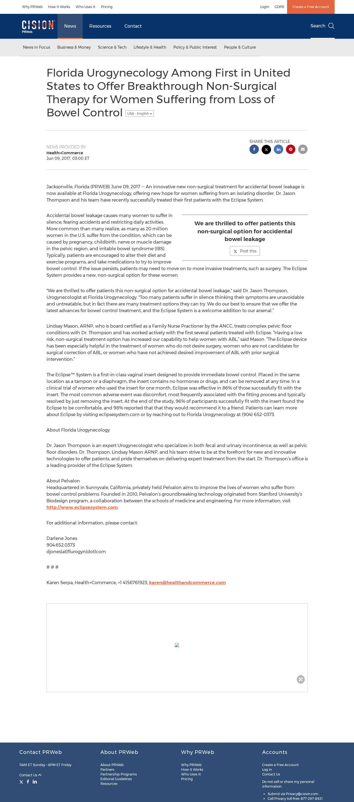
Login (264, 7)
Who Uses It (85, 7)
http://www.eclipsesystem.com (82, 507)
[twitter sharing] (266, 150)
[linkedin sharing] (278, 150)
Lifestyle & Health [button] (150, 47)
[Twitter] (22, 781)
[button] (177, 645)
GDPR (279, 7)
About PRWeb (112, 765)
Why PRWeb (32, 7)
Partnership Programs (118, 774)
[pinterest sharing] (290, 150)
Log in (267, 769)
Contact (133, 26)
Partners (107, 769)
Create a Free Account (311, 7)
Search (318, 25)
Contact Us (28, 775)
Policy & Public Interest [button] (195, 47)
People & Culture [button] (240, 47)
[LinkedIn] (34, 781)
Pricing (107, 7)
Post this (248, 251)
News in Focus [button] (36, 47)
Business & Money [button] (74, 47)
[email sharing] (303, 150)
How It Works (59, 7)
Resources (100, 26)
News (70, 26)
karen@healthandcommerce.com (187, 582)
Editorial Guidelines (116, 779)
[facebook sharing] (254, 150)
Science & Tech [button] (112, 47)
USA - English (138, 113)
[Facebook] (27, 781)
